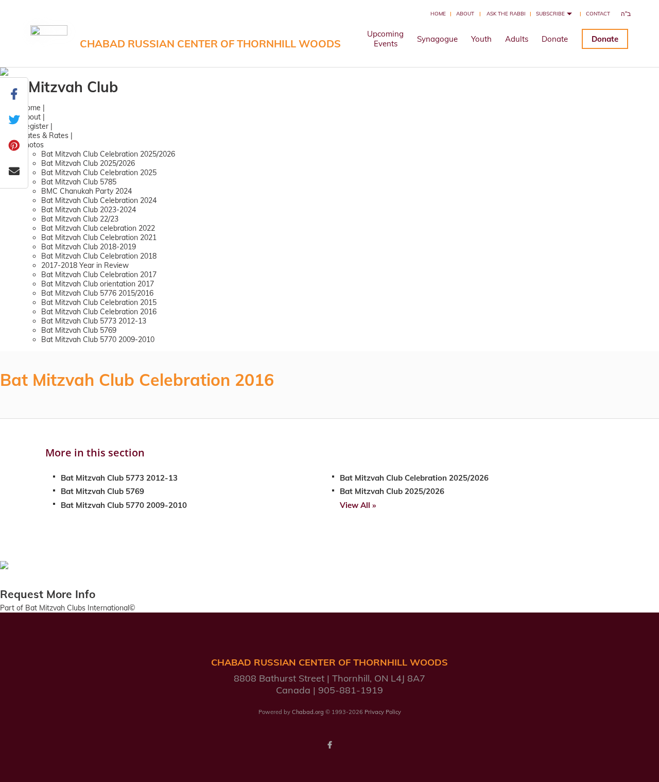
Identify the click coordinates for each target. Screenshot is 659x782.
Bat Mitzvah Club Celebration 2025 (99, 172)
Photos (32, 144)
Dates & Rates (44, 135)
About (465, 13)
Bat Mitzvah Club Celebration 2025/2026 (108, 154)
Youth (481, 39)
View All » (358, 505)
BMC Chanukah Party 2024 (86, 191)
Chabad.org (308, 712)
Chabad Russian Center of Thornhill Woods (210, 43)
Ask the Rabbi (506, 13)
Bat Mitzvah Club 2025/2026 (88, 163)
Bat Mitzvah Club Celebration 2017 (99, 274)
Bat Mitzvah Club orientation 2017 (97, 283)
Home (438, 13)
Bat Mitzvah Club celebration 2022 (98, 228)
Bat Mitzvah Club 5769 (78, 330)
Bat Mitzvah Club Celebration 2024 (99, 200)
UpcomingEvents (385, 38)
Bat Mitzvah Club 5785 (78, 181)
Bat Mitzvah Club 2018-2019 (88, 246)
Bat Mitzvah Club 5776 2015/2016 (97, 293)
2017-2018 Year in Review (85, 265)
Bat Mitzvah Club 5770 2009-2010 (97, 339)
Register (34, 126)
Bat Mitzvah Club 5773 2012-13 (93, 321)
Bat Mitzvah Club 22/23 (79, 219)
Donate (555, 39)
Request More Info (47, 594)
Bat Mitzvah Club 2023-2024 (88, 209)
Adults (516, 39)
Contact (598, 13)
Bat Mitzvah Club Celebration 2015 (99, 302)
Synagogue (437, 39)
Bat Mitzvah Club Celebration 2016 (99, 311)
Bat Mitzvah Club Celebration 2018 (99, 256)
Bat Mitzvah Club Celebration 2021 (99, 237)
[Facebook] (329, 745)
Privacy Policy (383, 712)
